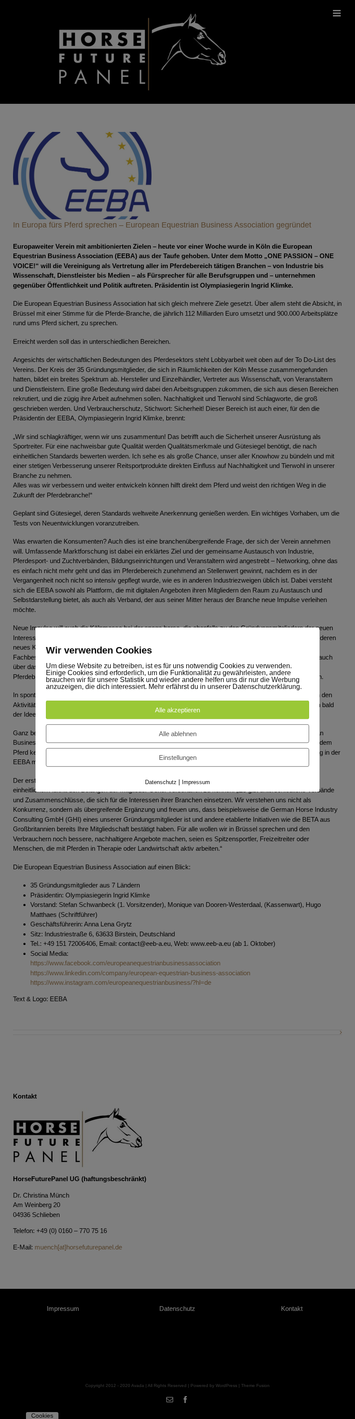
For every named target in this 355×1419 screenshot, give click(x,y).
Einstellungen (178, 757)
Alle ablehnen (178, 733)
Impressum (196, 781)
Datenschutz (161, 781)
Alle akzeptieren (177, 709)
